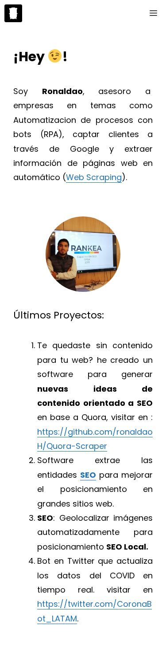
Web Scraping (94, 177)
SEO (88, 474)
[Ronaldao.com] (13, 13)
